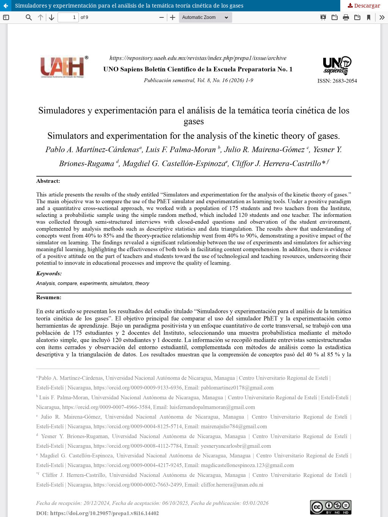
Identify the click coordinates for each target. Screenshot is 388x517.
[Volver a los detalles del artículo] (5, 5)
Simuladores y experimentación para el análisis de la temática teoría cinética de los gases (129, 5)
